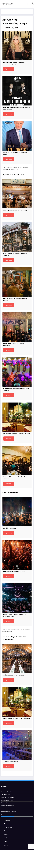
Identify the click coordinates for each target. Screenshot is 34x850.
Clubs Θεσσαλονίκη (5, 794)
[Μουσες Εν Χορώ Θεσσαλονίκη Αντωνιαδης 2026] (17, 136)
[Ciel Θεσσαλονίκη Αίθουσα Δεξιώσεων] (17, 658)
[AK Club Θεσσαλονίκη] (17, 511)
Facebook (6, 834)
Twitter (5, 841)
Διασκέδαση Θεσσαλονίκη (7, 800)
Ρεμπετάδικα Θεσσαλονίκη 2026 (10, 169)
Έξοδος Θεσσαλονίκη (6, 803)
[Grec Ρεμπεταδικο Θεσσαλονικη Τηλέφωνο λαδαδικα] (17, 282)
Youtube (6, 838)
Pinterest (6, 845)
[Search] (32, 3)
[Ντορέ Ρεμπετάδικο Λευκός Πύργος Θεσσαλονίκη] (17, 417)
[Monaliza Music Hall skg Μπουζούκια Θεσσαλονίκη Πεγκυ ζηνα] (17, 45)
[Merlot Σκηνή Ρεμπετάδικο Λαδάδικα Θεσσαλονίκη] (17, 327)
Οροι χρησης (7, 824)
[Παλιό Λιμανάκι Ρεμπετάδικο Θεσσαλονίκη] (17, 193)
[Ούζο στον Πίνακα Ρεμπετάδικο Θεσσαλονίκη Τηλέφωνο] (17, 460)
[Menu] (27, 3)
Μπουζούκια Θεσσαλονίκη (7, 792)
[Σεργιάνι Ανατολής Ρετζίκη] (17, 745)
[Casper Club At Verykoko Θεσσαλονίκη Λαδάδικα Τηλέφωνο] (17, 598)
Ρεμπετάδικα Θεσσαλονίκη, (7, 797)
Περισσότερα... (8, 69)
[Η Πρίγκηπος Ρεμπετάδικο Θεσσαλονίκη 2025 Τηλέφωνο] (17, 372)
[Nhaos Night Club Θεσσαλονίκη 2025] (17, 555)
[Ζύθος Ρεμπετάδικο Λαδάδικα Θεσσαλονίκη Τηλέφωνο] (17, 237)
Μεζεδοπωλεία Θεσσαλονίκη (7, 805)
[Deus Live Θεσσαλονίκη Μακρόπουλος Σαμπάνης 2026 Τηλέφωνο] (17, 90)
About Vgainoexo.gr (8, 827)
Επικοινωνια (7, 820)
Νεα (5, 831)
